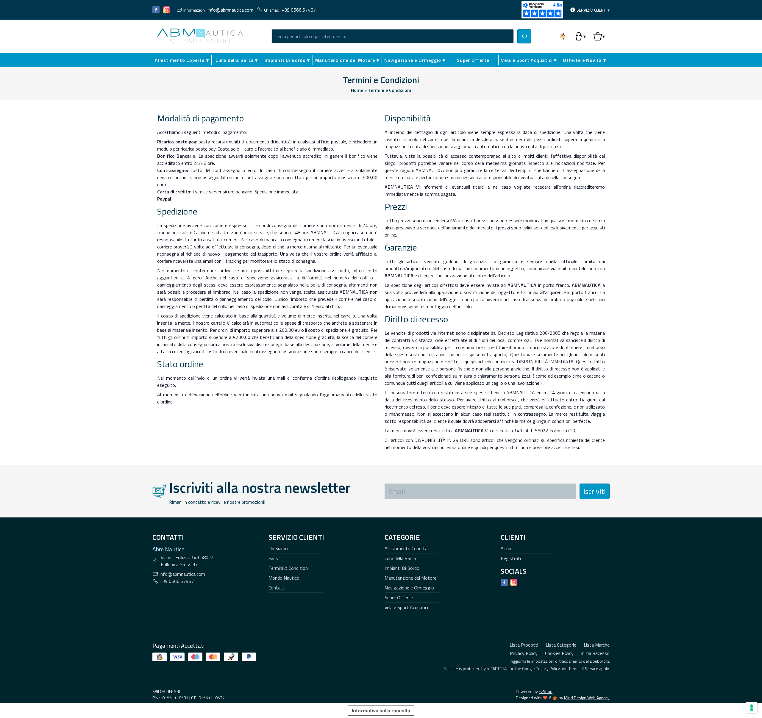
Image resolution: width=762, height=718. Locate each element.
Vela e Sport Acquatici (406, 607)
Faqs (273, 558)
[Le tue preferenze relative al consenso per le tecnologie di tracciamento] (751, 707)
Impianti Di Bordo (402, 568)
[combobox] (392, 36)
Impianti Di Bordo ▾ (287, 60)
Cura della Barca (400, 558)
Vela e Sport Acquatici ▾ (529, 60)
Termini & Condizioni (288, 568)
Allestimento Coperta (406, 548)
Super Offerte (473, 60)
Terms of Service (583, 668)
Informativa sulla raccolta (381, 711)
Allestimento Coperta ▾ (182, 60)
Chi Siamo (278, 548)
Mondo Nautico (283, 577)
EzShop (545, 691)
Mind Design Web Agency (587, 697)
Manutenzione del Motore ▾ (347, 60)
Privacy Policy (548, 668)
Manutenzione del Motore (410, 577)
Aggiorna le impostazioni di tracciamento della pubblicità (560, 661)
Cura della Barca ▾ (237, 60)
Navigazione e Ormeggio (409, 587)
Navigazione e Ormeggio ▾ (414, 60)
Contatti (276, 587)
